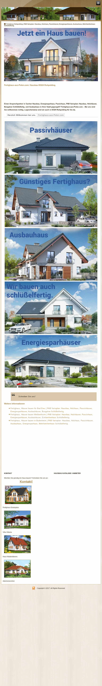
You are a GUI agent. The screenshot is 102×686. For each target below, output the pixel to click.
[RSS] (33, 589)
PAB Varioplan (51, 10)
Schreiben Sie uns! (26, 397)
